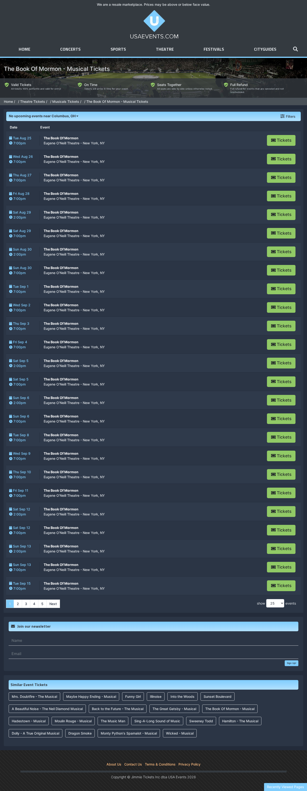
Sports (118, 49)
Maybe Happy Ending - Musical (91, 696)
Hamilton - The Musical (240, 721)
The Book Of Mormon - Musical (229, 709)
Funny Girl (133, 696)
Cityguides (265, 49)
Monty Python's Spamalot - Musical (129, 733)
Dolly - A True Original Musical (35, 733)
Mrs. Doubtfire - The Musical (34, 696)
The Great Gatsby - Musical (174, 709)
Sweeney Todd (201, 721)
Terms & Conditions (160, 764)
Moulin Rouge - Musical (73, 721)
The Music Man (113, 721)
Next (53, 604)
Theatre (165, 49)
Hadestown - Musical (29, 721)
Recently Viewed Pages (285, 787)
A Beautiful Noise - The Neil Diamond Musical (47, 709)
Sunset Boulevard (217, 696)
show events (276, 603)
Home (24, 49)
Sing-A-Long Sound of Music (157, 721)
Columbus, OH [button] (42, 116)
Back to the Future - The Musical (117, 709)
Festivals (214, 49)
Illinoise (155, 696)
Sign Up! (291, 663)
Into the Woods (183, 696)
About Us (113, 764)
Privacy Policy (189, 764)
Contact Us (133, 764)
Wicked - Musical (180, 733)
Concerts (70, 49)
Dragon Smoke (80, 733)
